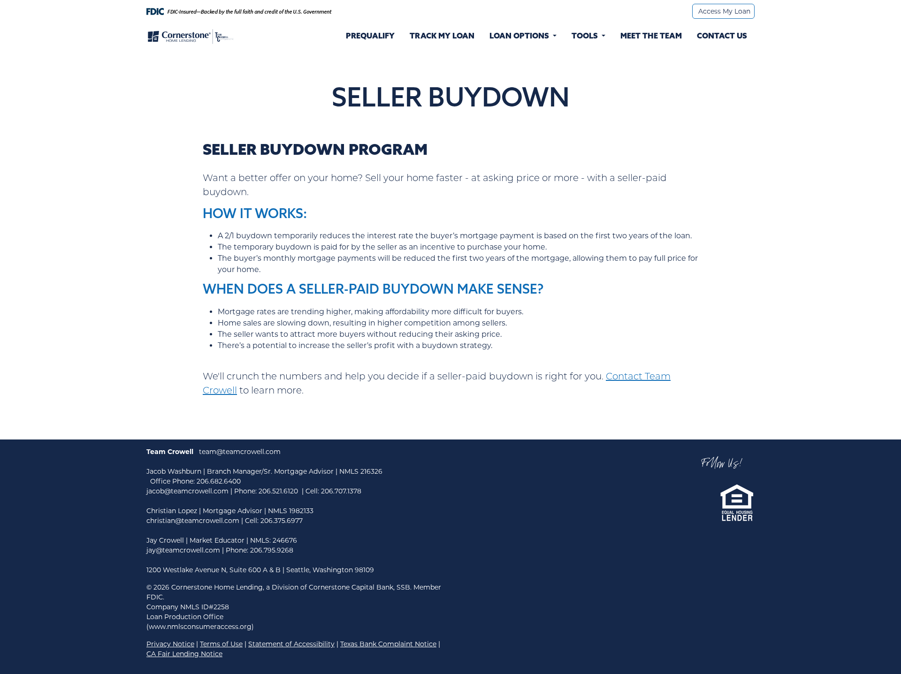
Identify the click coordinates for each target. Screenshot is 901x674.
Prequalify (370, 36)
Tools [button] (586, 36)
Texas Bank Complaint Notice (388, 644)
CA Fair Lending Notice (184, 654)
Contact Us (722, 36)
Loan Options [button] (519, 36)
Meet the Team (651, 36)
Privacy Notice (170, 644)
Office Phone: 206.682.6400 (195, 481)
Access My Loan (724, 11)
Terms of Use (221, 644)
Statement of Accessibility (291, 644)
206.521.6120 (278, 491)
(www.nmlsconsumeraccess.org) (200, 626)
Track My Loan (442, 36)
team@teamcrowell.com (240, 451)
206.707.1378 (341, 491)
